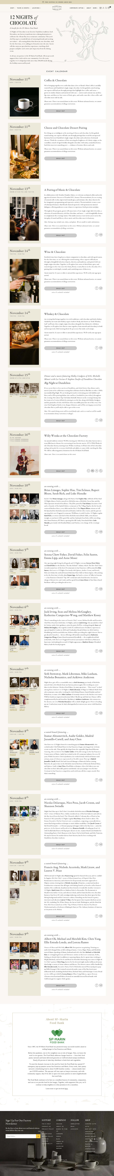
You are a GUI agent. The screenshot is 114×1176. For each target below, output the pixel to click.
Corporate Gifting (76, 8)
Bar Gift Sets (90, 1129)
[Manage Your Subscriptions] (100, 8)
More (95, 8)
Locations (35, 8)
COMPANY (61, 1120)
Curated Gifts (90, 1123)
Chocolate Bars (91, 1139)
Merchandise (90, 1151)
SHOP (87, 1120)
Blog (58, 1139)
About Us (60, 1126)
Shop (12, 8)
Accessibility (47, 1143)
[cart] (108, 8)
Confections (90, 1148)
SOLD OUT (60, 532)
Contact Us (46, 1126)
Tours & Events (23, 8)
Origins (59, 1123)
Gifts (87, 1126)
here (66, 1088)
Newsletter (75, 1123)
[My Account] (103, 8)
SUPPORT (46, 1120)
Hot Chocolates (91, 1141)
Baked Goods (90, 1136)
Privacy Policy (48, 1129)
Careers (59, 1133)
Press (58, 1136)
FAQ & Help (46, 1123)
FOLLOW (75, 1120)
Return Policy (47, 1136)
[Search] (106, 8)
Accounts (74, 1129)
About (89, 8)
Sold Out (60, 111)
